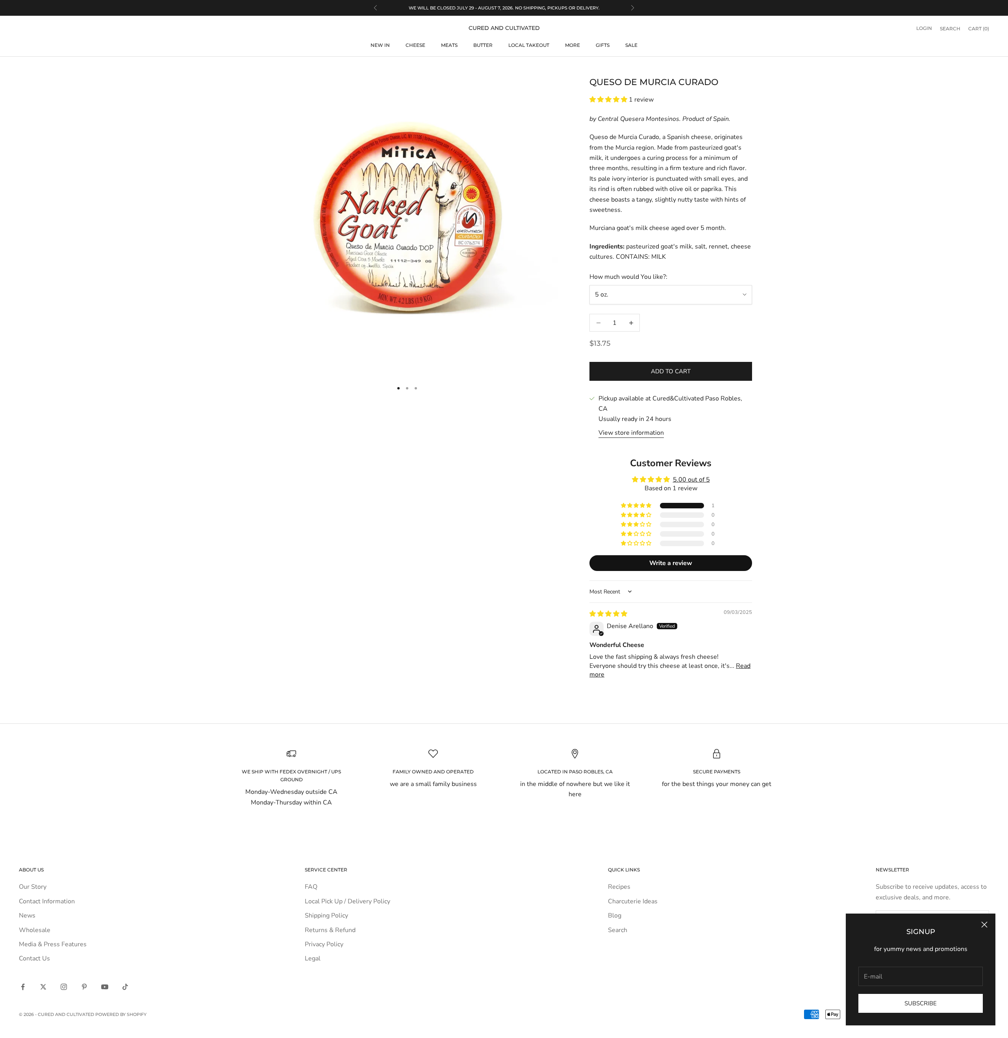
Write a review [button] (670, 563)
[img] (608, 614)
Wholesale (34, 930)
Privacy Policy (324, 944)
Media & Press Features (53, 944)
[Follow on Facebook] (23, 987)
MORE (572, 45)
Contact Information (47, 901)
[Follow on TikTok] (125, 987)
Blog (614, 915)
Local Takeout (528, 45)
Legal (313, 958)
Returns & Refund (330, 930)
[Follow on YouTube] (105, 987)
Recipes (619, 886)
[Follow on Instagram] (64, 987)
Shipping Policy (326, 915)
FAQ (311, 886)
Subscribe (920, 1003)
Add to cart (671, 371)
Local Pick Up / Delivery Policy (347, 901)
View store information (631, 432)
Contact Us (34, 958)
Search (617, 930)
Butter (483, 45)
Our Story (32, 886)
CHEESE (415, 45)
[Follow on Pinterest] (84, 987)
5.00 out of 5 (691, 479)
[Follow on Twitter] (43, 987)
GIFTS (603, 45)
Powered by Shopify (120, 1014)
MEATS (449, 45)
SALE (631, 45)
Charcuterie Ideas (633, 901)
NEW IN (380, 45)
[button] (609, 99)
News (27, 915)
